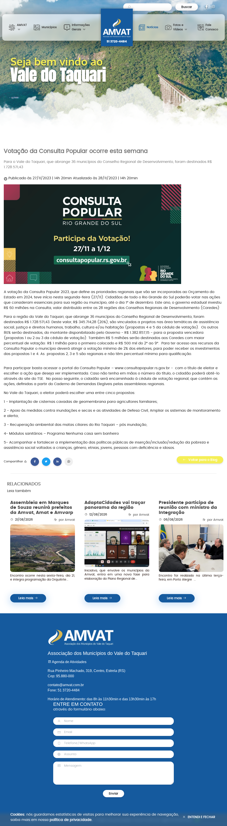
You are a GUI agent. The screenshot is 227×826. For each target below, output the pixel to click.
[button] (18, 27)
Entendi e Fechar (201, 817)
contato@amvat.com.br (66, 685)
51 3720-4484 (117, 41)
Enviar (113, 793)
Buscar (186, 7)
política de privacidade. (71, 820)
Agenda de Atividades (68, 662)
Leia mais (26, 598)
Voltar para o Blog (202, 459)
